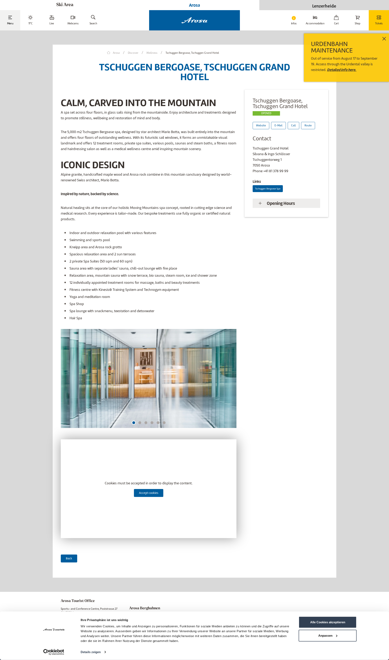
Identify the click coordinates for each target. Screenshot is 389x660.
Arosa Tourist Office (78, 601)
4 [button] (152, 422)
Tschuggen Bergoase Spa (267, 188)
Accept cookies (148, 493)
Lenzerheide (324, 5)
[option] (148, 380)
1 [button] (133, 423)
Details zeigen (91, 652)
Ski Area (64, 5)
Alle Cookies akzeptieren (327, 622)
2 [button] (140, 422)
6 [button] (164, 422)
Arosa (194, 5)
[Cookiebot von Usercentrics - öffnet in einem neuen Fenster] (54, 652)
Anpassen (325, 635)
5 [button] (158, 422)
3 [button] (146, 422)
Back (69, 558)
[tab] (286, 203)
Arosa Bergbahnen (144, 608)
